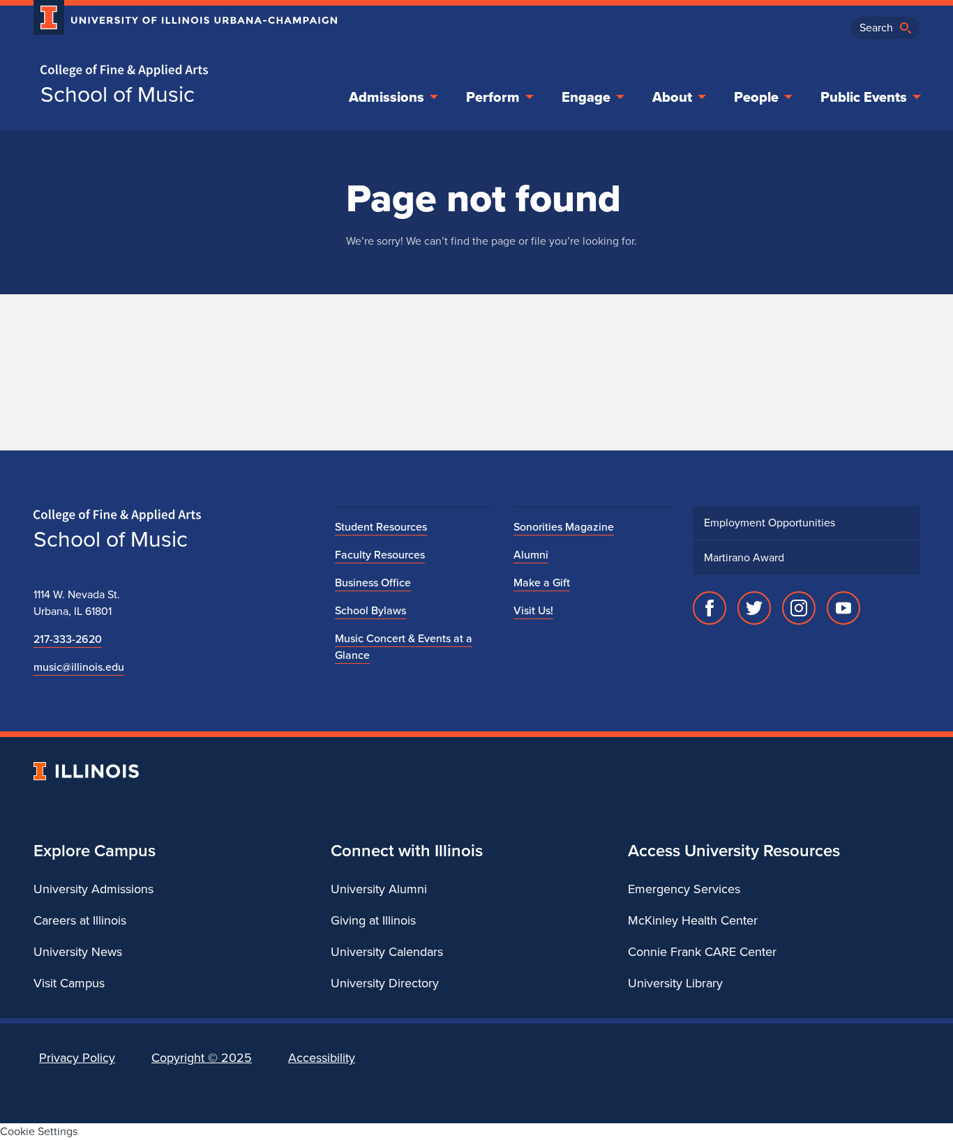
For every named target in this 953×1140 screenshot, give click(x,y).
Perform (493, 96)
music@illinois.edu (78, 667)
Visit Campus (69, 983)
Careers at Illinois (79, 920)
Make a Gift (541, 583)
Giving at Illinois (373, 920)
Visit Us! (533, 610)
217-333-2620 (67, 639)
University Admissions (93, 889)
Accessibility (321, 1058)
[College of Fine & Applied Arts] (180, 70)
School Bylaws (370, 610)
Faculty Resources (380, 555)
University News (77, 952)
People (756, 96)
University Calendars (387, 952)
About (672, 96)
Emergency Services (684, 889)
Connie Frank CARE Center (702, 952)
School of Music (117, 94)
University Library (675, 983)
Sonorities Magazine (563, 527)
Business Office (373, 583)
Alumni (530, 555)
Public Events (863, 96)
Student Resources (381, 527)
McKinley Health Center (693, 920)
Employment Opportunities (769, 523)
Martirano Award (744, 557)
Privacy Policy (77, 1058)
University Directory (385, 983)
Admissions (386, 96)
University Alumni (379, 889)
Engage (586, 96)
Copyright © (201, 1058)
